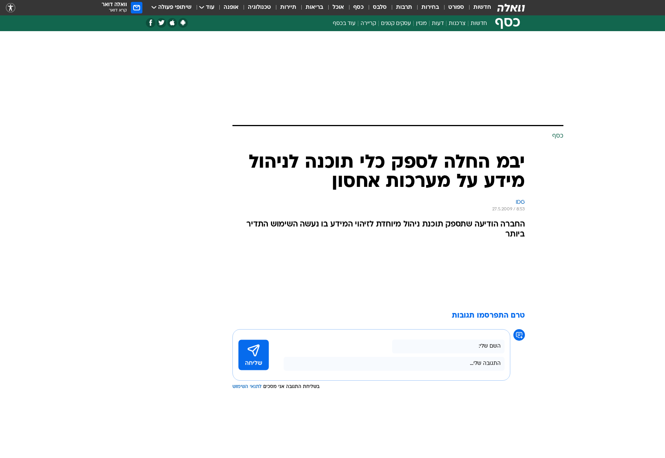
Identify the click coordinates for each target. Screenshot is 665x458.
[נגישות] (10, 8)
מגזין (421, 23)
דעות (438, 23)
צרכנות (457, 23)
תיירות (288, 7)
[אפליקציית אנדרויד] (183, 23)
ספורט (456, 7)
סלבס (380, 7)
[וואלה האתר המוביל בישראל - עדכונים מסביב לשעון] (511, 8)
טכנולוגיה (259, 7)
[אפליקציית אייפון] (172, 23)
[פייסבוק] (150, 23)
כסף (358, 7)
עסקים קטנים (396, 23)
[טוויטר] (161, 23)
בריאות (314, 7)
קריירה (368, 23)
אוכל (338, 7)
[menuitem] (477, 7)
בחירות (430, 7)
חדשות (482, 7)
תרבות (404, 7)
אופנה (231, 7)
